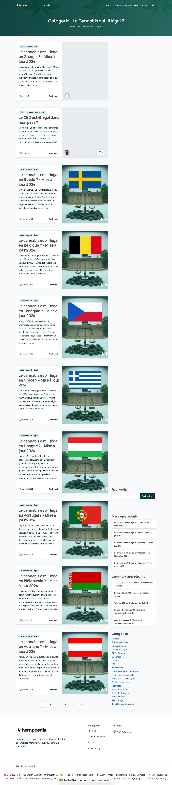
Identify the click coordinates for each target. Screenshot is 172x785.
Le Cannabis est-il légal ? (90, 26)
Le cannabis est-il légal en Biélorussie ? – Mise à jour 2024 (38, 580)
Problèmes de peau (121, 682)
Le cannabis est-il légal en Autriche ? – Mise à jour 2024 (38, 646)
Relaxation (116, 685)
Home (73, 26)
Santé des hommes (120, 693)
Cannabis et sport (120, 649)
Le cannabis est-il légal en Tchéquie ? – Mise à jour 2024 (38, 310)
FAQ (114, 664)
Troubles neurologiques (123, 704)
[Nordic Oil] (122, 731)
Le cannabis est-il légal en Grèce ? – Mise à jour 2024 (39, 380)
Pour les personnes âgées (124, 678)
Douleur (115, 660)
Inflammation (117, 667)
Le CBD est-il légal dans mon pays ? (39, 120)
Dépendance (118, 656)
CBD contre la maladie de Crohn (135, 603)
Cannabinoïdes (119, 646)
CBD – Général (118, 653)
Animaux (115, 638)
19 (74, 704)
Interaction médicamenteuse (125, 671)
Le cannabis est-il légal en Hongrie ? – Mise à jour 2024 (38, 445)
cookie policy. (104, 780)
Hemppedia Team (122, 610)
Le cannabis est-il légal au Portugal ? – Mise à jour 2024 (38, 515)
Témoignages (118, 700)
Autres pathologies (120, 642)
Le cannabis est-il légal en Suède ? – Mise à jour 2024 (38, 179)
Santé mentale (118, 696)
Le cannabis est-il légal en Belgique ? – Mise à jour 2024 (38, 245)
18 (65, 704)
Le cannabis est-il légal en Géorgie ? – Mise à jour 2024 (38, 56)
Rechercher (120, 489)
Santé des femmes (120, 689)
